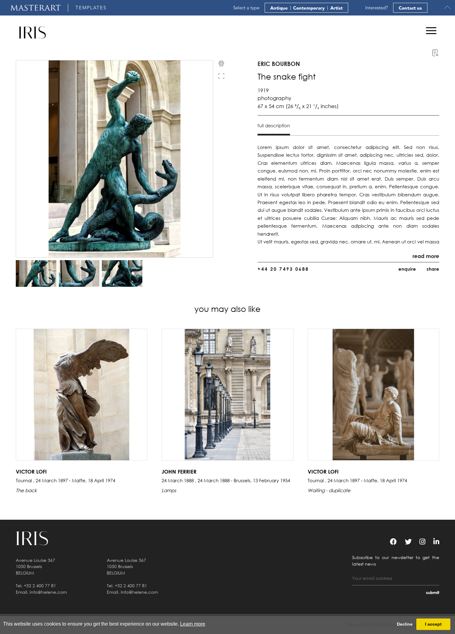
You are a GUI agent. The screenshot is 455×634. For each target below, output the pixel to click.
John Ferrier (179, 471)
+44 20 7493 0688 (283, 269)
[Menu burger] (431, 30)
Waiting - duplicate (329, 490)
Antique (279, 8)
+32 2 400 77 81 (40, 585)
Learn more (192, 624)
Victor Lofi (31, 471)
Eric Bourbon (279, 63)
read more (426, 256)
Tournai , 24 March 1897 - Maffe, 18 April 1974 (65, 480)
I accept (433, 624)
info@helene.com (48, 592)
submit (432, 592)
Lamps (169, 490)
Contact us (410, 8)
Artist (336, 8)
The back (26, 490)
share (433, 269)
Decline (405, 624)
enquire (407, 269)
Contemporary (309, 8)
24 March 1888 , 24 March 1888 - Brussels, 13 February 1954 (226, 480)
